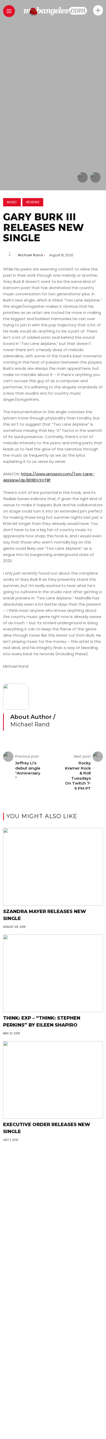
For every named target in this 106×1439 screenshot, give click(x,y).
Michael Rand (30, 255)
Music (12, 202)
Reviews (32, 202)
